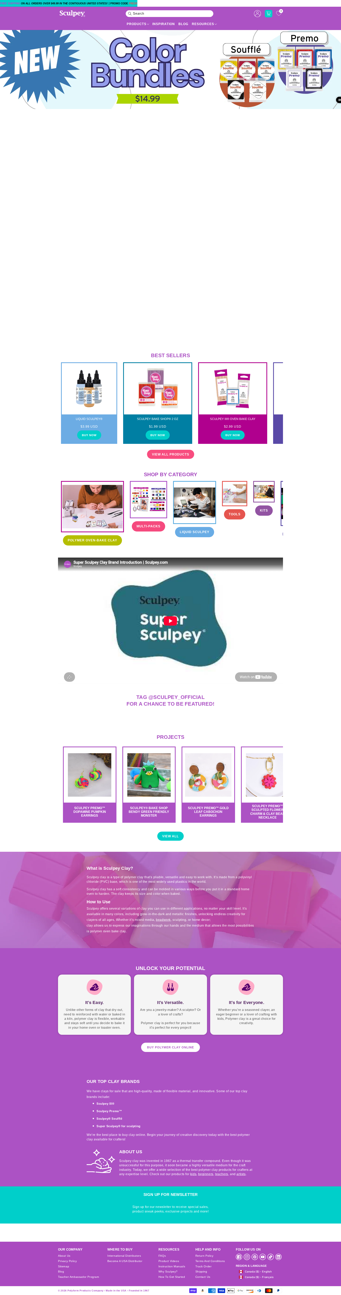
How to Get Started (171, 1276)
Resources (203, 24)
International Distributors (124, 1255)
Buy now (89, 435)
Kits (264, 510)
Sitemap (63, 1266)
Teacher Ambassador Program (78, 1276)
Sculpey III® (105, 1103)
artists (240, 1174)
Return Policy (204, 1255)
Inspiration (163, 24)
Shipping (201, 1271)
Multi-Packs (148, 526)
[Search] (130, 13)
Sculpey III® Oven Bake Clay (232, 419)
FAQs (162, 1255)
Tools (235, 514)
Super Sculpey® (108, 1126)
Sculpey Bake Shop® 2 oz (157, 419)
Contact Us (202, 1276)
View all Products (170, 454)
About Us (64, 1255)
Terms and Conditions (210, 1261)
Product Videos (168, 1261)
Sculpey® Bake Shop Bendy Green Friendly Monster (149, 811)
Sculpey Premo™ (109, 1111)
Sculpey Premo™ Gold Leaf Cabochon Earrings (208, 811)
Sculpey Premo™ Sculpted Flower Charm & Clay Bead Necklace (267, 811)
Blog (183, 24)
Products (136, 24)
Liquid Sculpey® (89, 419)
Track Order (203, 1266)
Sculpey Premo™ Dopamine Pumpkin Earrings (89, 811)
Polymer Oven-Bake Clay (92, 540)
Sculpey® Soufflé (109, 1118)
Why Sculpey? (168, 1271)
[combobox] (169, 13)
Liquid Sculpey (194, 532)
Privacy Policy (67, 1261)
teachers (221, 1174)
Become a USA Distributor (124, 1261)
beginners (205, 1174)
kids (193, 1174)
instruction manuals (171, 1266)
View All (170, 836)
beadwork (163, 919)
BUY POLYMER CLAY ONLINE (170, 1047)
